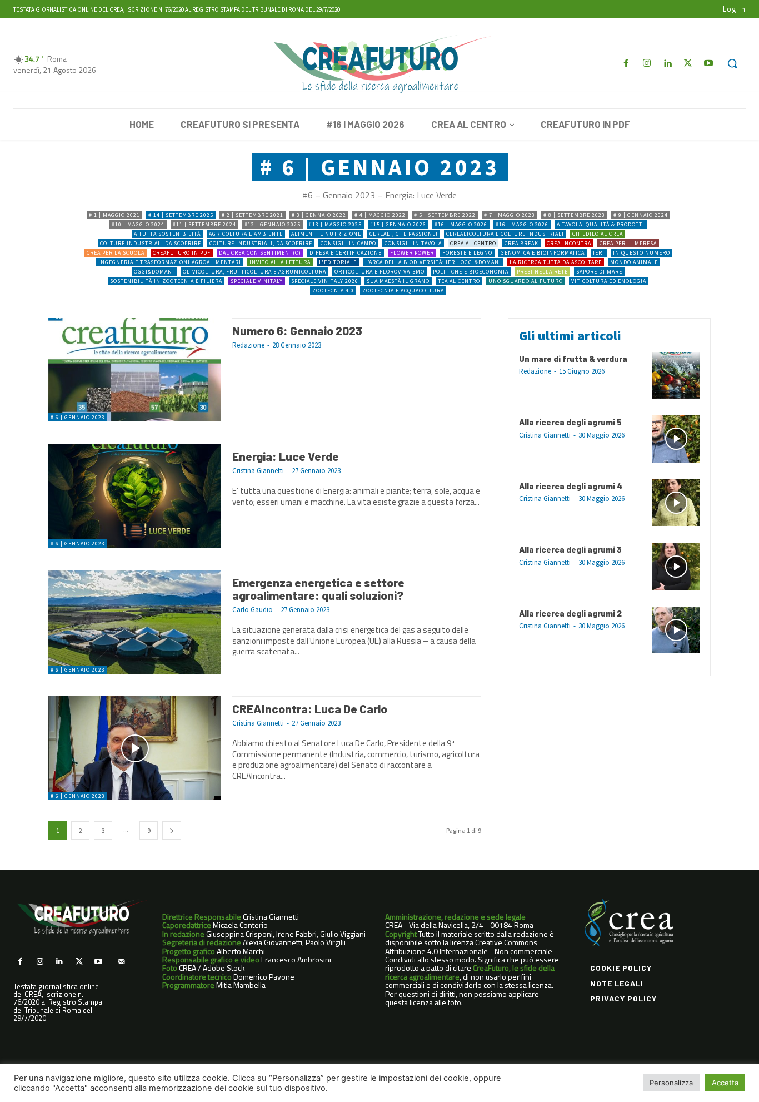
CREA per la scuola (115, 252)
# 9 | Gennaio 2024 (640, 215)
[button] (732, 63)
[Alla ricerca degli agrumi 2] (676, 630)
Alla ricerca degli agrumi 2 (570, 613)
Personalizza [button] (671, 1082)
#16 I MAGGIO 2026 (522, 224)
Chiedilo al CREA (597, 233)
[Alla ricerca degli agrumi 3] (676, 566)
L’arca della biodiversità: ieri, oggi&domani (433, 262)
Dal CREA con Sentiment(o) (260, 252)
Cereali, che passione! (403, 233)
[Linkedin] (667, 63)
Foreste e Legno (467, 252)
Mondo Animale (634, 262)
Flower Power (412, 252)
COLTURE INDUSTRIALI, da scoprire (260, 243)
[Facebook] (625, 63)
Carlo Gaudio (252, 609)
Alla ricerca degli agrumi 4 (570, 486)
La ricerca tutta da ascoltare (556, 262)
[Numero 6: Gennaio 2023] (134, 370)
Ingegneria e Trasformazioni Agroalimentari (169, 262)
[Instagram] (646, 63)
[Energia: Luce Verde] (134, 496)
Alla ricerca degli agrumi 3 (570, 549)
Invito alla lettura (280, 262)
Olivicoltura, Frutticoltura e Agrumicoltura (254, 271)
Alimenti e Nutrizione (326, 233)
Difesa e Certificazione (345, 252)
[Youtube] (708, 63)
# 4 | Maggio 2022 (380, 215)
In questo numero (641, 252)
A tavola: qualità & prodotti (601, 224)
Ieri (599, 252)
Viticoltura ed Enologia (608, 281)
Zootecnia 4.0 (333, 290)
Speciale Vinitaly (257, 281)
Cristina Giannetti (258, 470)
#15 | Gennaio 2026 (398, 224)
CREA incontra (569, 243)
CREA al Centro (473, 243)
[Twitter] (688, 63)
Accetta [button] (725, 1082)
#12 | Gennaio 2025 (272, 224)
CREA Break (521, 243)
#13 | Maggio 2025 (335, 224)
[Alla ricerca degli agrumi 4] (676, 503)
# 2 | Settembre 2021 (252, 215)
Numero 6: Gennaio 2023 (297, 330)
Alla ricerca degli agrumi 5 (570, 422)
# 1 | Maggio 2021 (114, 215)
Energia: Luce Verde (285, 456)
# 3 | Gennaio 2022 (319, 215)
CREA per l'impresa (628, 243)
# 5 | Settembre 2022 (445, 215)
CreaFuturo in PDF (182, 252)
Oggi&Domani (154, 271)
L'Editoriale (338, 262)
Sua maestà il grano (398, 281)
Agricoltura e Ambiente (246, 233)
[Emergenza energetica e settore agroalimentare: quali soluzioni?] (134, 622)
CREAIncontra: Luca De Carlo (309, 709)
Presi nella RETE (542, 271)
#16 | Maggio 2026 (461, 224)
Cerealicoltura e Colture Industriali (505, 233)
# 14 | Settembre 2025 (180, 215)
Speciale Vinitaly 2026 (324, 281)
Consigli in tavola (413, 243)
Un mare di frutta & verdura (573, 359)
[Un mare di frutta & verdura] (676, 375)
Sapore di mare (599, 271)
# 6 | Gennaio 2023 (78, 417)
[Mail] (121, 962)
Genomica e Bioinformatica (543, 252)
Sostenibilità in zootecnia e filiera (166, 281)
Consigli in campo (348, 243)
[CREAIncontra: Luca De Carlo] (134, 748)
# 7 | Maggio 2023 (509, 215)
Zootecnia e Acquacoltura (403, 290)
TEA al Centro (459, 281)
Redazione (248, 345)
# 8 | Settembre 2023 (574, 215)
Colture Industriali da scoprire (150, 243)
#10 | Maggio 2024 (138, 224)
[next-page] (171, 830)
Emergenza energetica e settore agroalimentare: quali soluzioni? (318, 588)
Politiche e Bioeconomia (470, 271)
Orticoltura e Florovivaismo (379, 271)
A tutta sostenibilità (167, 233)
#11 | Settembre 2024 (204, 224)
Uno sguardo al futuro (525, 281)
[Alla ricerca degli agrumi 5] (676, 439)
